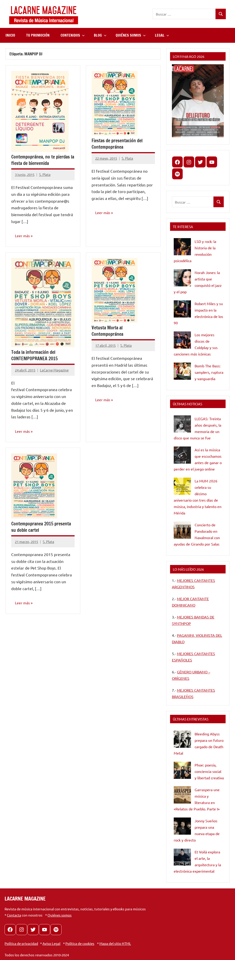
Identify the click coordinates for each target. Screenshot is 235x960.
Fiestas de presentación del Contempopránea (117, 143)
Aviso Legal (51, 943)
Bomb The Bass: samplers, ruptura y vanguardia (209, 372)
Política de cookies (79, 943)
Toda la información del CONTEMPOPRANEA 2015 (34, 355)
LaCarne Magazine (54, 370)
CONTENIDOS (70, 35)
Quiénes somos (60, 915)
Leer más (22, 235)
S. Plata (44, 174)
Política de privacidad (21, 943)
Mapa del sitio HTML (115, 943)
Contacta (14, 915)
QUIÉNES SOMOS (128, 35)
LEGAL (160, 35)
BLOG (98, 35)
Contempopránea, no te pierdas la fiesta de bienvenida (42, 160)
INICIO (10, 35)
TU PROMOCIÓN (38, 35)
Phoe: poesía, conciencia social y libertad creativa (209, 771)
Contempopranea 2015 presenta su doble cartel (41, 526)
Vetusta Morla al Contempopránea (107, 330)
